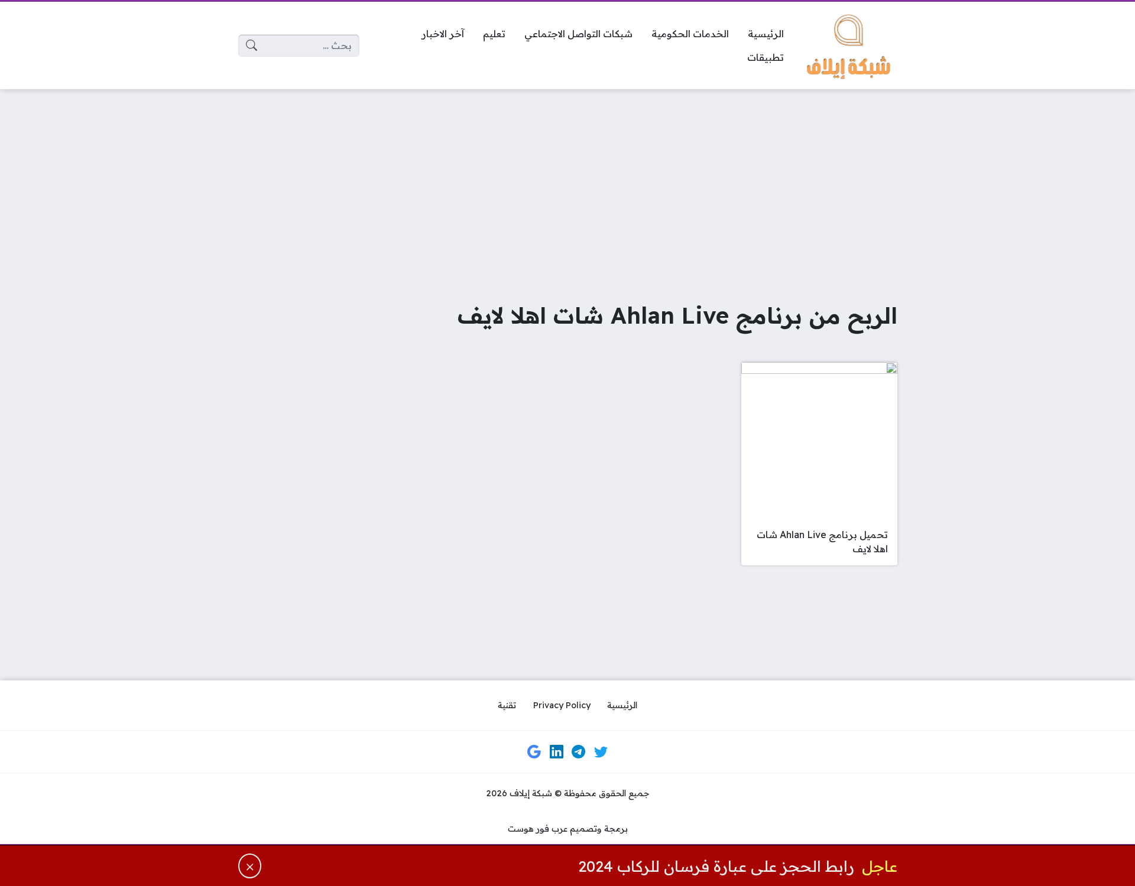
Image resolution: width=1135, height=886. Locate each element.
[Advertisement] (567, 186)
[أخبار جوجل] (534, 751)
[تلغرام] (578, 751)
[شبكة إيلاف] (850, 45)
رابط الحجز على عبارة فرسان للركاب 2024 (716, 865)
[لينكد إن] (556, 751)
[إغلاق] (250, 866)
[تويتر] (600, 751)
